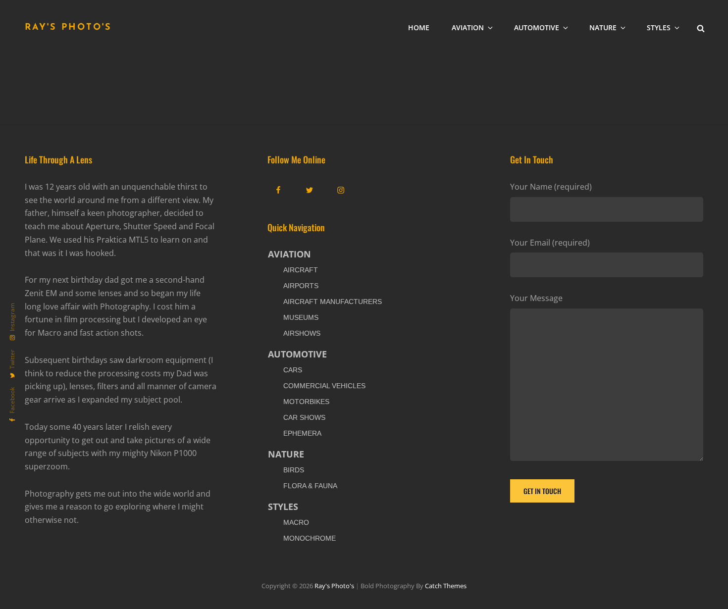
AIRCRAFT (300, 270)
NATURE (603, 27)
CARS (292, 370)
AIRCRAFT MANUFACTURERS (332, 301)
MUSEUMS (300, 317)
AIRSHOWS (301, 333)
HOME (418, 27)
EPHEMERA (302, 433)
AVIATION (468, 27)
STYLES (659, 27)
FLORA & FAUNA (310, 486)
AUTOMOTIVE (536, 27)
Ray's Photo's (68, 27)
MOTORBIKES (306, 402)
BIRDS (293, 470)
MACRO (296, 522)
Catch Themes (446, 585)
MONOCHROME (309, 538)
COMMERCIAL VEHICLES (324, 386)
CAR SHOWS (304, 417)
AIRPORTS (300, 286)
